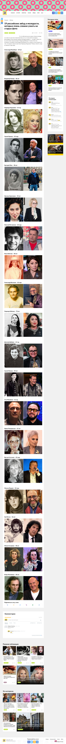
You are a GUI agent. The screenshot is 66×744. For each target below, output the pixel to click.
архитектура (20, 729)
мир (49, 67)
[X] (2, 19)
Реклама (47, 739)
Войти (62, 739)
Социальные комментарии (37, 635)
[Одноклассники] (2, 21)
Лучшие (10, 622)
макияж (50, 49)
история (5, 729)
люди (19, 682)
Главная (6, 20)
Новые (6, 622)
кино (5, 682)
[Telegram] (39, 605)
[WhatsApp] (33, 605)
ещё (60, 111)
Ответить (9, 628)
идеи (50, 85)
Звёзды (11, 20)
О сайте (58, 739)
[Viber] (26, 605)
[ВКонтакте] (2, 23)
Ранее (15, 622)
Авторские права (53, 739)
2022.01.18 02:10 (17, 626)
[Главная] (5, 13)
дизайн (50, 31)
